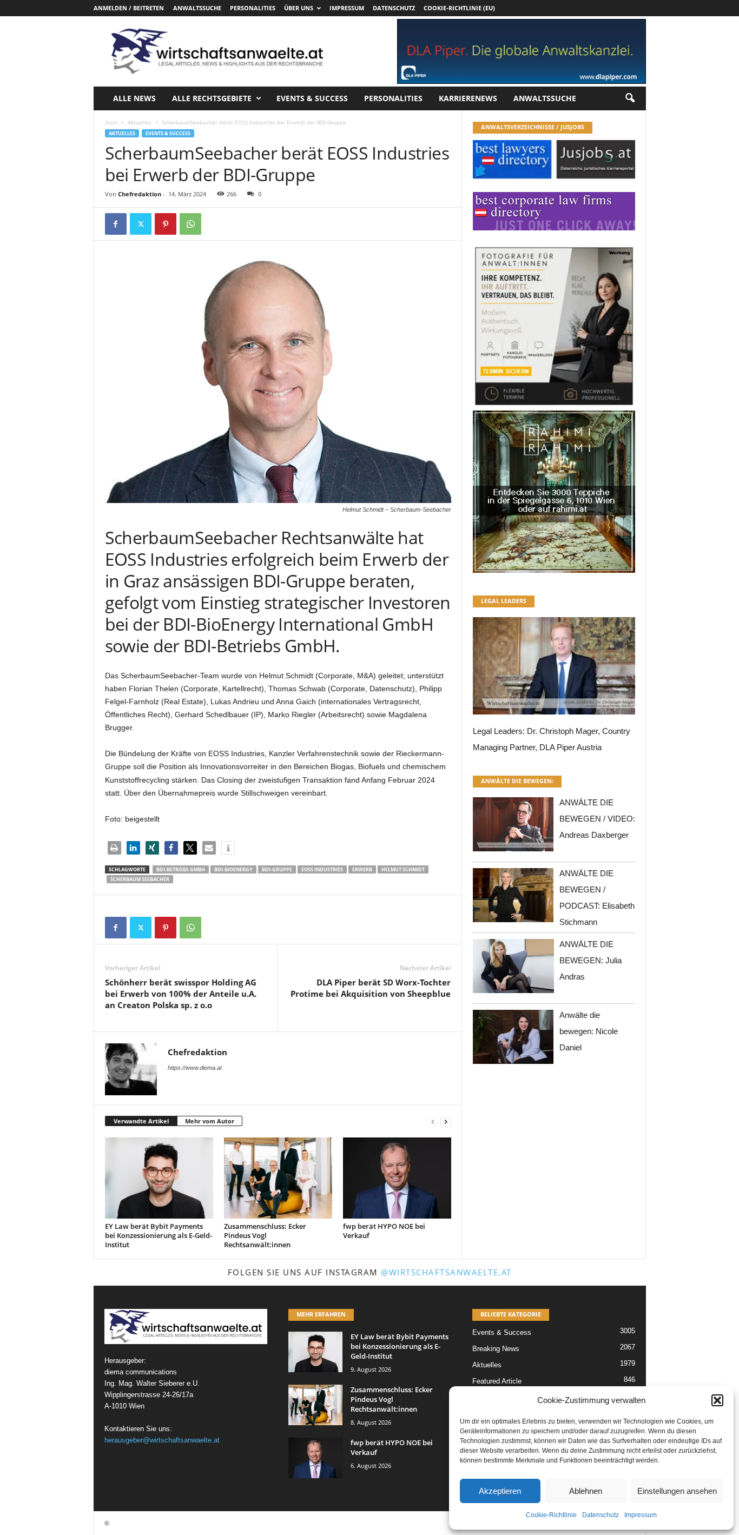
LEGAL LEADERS (503, 601)
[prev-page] (432, 1121)
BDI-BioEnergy (233, 869)
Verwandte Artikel (141, 1121)
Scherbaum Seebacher (139, 879)
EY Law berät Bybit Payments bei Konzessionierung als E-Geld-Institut (158, 1235)
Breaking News (495, 1349)
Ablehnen (585, 1491)
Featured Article (497, 1381)
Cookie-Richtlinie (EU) (459, 8)
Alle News (134, 98)
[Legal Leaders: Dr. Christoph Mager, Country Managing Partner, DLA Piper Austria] (554, 668)
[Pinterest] (165, 224)
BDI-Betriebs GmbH (180, 869)
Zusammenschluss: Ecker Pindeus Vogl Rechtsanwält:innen (265, 1235)
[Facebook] (116, 224)
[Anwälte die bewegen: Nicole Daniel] (513, 1040)
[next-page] (445, 1121)
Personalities (252, 8)
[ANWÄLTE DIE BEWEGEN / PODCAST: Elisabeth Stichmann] (513, 898)
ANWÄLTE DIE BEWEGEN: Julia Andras (590, 960)
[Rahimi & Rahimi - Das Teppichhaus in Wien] (554, 407)
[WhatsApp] (190, 224)
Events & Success (312, 98)
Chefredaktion (139, 194)
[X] (140, 224)
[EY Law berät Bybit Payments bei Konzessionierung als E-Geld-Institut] (159, 1178)
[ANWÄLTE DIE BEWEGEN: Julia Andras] (513, 969)
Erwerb (362, 869)
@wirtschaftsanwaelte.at (446, 1272)
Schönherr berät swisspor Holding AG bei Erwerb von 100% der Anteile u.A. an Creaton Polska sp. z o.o (180, 993)
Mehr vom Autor (209, 1121)
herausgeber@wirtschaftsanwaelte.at (162, 1440)
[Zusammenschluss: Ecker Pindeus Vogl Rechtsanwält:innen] (278, 1178)
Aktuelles (139, 122)
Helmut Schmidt (403, 869)
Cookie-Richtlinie (551, 1515)
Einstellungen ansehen (677, 1491)
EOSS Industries (322, 869)
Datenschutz (600, 1515)
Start (111, 122)
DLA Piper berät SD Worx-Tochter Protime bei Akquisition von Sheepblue (371, 988)
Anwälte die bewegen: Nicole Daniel (588, 1031)
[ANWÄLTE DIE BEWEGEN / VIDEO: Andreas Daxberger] (513, 827)
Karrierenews (468, 98)
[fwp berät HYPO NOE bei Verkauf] (397, 1178)
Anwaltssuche (197, 8)
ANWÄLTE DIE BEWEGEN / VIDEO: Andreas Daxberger (597, 818)
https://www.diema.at (195, 1067)
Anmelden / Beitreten (129, 8)
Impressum (640, 1515)
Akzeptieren (500, 1491)
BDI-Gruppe (277, 869)
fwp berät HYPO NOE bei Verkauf (384, 1230)
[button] (717, 1400)
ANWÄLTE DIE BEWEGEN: (517, 781)
